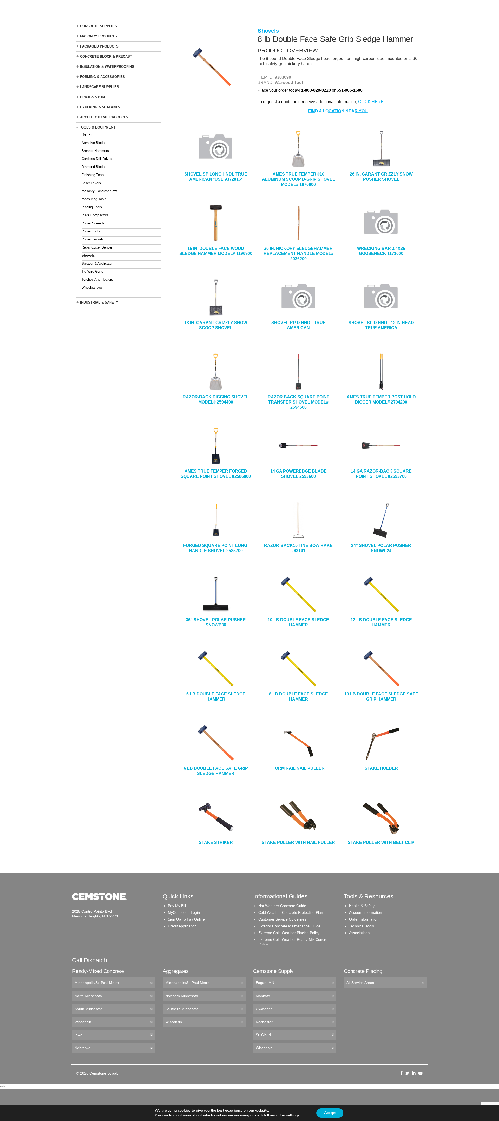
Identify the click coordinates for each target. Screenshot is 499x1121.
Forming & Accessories (102, 77)
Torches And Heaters (97, 279)
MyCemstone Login (184, 912)
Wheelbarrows (92, 288)
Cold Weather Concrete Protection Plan (290, 912)
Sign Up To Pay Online (186, 919)
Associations (359, 933)
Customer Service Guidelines (282, 919)
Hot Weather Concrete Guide (282, 906)
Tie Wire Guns (92, 271)
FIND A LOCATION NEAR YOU (338, 111)
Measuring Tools (94, 199)
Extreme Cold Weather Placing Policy (288, 933)
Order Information (363, 919)
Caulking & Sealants (100, 107)
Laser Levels (91, 183)
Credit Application (182, 926)
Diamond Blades (94, 167)
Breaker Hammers (95, 151)
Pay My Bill (177, 906)
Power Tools (91, 231)
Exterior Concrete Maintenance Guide (289, 926)
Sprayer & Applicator (97, 263)
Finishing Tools (93, 175)
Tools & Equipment (97, 127)
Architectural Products (104, 117)
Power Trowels (93, 239)
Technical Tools (361, 926)
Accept (330, 1112)
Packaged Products (99, 46)
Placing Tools (92, 207)
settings (292, 1115)
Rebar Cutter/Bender (97, 247)
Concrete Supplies (98, 26)
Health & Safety (362, 906)
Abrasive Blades (94, 143)
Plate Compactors (95, 215)
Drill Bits (88, 135)
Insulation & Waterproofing (107, 67)
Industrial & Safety (99, 302)
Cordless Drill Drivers (97, 159)
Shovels (88, 255)
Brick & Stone (93, 97)
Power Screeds (93, 223)
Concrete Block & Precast (106, 56)
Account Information (365, 912)
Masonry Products (98, 36)
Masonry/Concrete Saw (99, 191)
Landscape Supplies (99, 87)
